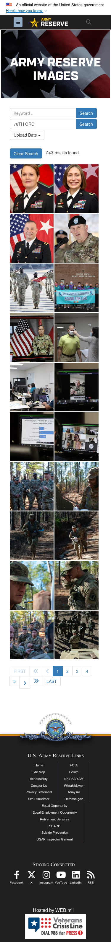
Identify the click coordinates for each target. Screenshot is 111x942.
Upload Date (26, 135)
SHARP (54, 826)
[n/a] (32, 238)
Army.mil (74, 792)
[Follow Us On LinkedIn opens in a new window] (75, 876)
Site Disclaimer (38, 799)
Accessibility (39, 779)
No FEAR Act (73, 779)
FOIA (74, 765)
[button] (27, 11)
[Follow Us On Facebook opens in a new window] (16, 876)
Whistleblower (74, 785)
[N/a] (32, 188)
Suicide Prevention (54, 832)
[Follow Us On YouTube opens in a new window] (61, 876)
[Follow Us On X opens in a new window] (31, 876)
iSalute (73, 772)
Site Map (39, 772)
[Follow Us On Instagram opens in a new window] (46, 876)
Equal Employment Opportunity (55, 812)
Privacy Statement (39, 792)
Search (86, 113)
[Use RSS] (90, 876)
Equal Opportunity (54, 805)
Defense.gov (74, 799)
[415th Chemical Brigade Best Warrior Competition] (32, 486)
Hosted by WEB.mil (53, 910)
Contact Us (39, 785)
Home (39, 765)
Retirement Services (54, 819)
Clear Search (26, 153)
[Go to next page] (24, 682)
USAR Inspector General (55, 839)
